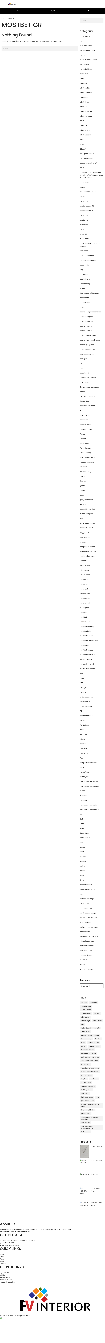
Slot (81, 819)
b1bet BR (83, 234)
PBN (81, 711)
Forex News (84, 443)
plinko (82, 739)
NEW (82, 673)
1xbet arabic (85, 88)
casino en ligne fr (87, 316)
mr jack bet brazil (87, 664)
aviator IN (84, 215)
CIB (81, 368)
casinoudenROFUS (87, 354)
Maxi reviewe (85, 565)
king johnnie (84, 532)
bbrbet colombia (87, 255)
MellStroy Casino (86, 1090)
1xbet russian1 (85, 135)
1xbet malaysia (86, 111)
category (83, 359)
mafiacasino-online (87, 556)
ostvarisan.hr (85, 701)
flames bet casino (87, 1050)
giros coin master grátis (89, 1061)
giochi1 (82, 490)
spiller (82, 870)
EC (81, 410)
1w (81, 41)
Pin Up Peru (84, 725)
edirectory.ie (85, 415)
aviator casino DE (87, 206)
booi (82, 1024)
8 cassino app (86, 1006)
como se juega (86, 1039)
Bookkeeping (85, 284)
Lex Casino (94, 1079)
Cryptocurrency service (89, 387)
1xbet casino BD (86, 92)
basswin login (85, 1021)
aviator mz (84, 225)
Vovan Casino (85, 922)
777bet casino (86, 1013)
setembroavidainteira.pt (90, 809)
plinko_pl (84, 753)
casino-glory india (87, 345)
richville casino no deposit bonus (90, 1105)
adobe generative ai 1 (88, 163)
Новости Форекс (86, 955)
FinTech (83, 438)
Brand (82, 288)
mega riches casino (88, 1086)
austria (82, 187)
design (83, 1042)
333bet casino (86, 1010)
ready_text (84, 777)
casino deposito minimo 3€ (90, 1028)
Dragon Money (93, 1042)
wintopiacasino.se (87, 941)
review (82, 791)
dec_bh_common (87, 396)
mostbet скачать (86, 650)
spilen (82, 866)
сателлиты (84, 960)
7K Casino (93, 1002)
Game (82, 476)
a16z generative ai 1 (87, 158)
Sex (81, 814)
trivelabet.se (85, 903)
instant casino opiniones (90, 1072)
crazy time (84, 382)
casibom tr (84, 298)
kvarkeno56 (85, 537)
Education (84, 420)
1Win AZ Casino (86, 46)
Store (82, 880)
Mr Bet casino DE (86, 659)
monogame (84, 608)
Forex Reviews (85, 448)
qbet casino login (87, 1101)
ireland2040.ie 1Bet (87, 509)
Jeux (82, 518)
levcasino (83, 542)
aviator (83, 196)
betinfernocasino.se (88, 260)
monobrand (85, 598)
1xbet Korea (84, 102)
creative (98, 1039)
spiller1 (82, 875)
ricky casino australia (88, 805)
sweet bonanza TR (87, 889)
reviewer (83, 800)
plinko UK (83, 748)
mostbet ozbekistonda (89, 640)
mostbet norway (86, 636)
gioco (82, 495)
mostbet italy (85, 631)
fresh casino (85, 1057)
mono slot (84, 589)
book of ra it (85, 279)
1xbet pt (83, 121)
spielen (83, 861)
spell (82, 852)
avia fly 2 (97, 1013)
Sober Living (84, 833)
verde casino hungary (88, 913)
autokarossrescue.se (88, 192)
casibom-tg (85, 302)
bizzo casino (85, 265)
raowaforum (85, 772)
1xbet (82, 78)
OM (81, 683)
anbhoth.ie (84, 182)
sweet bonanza (86, 885)
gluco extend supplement (90, 1068)
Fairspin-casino (86, 429)
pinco (82, 730)
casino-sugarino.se (87, 349)
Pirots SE (83, 734)
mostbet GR (86, 622)
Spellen (83, 856)
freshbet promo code (88, 1053)
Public (82, 767)
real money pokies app (89, 781)
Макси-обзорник (86, 950)
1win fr (82, 55)
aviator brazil (85, 201)
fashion (83, 1046)
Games (83, 481)
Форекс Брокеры (86, 969)
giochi (82, 485)
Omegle (83, 687)
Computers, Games (88, 377)
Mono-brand (85, 593)
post (97, 1097)
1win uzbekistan (86, 69)
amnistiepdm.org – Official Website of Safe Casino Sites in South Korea (91, 175)
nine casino (85, 1093)
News (82, 678)
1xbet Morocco (86, 116)
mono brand (85, 584)
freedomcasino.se (87, 462)
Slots (82, 824)
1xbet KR (83, 107)
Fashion (83, 434)
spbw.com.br (85, 838)
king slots (84, 1079)
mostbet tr (84, 645)
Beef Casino (97, 1021)
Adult (82, 168)
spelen (82, 847)
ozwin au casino (86, 706)
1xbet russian (85, 130)
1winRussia (84, 74)
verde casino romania (88, 917)
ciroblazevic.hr (86, 373)
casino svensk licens (88, 335)
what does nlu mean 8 (89, 936)
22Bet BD (83, 144)
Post (81, 758)
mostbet (83, 617)
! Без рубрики (85, 36)
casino (82, 307)
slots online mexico (87, 1110)
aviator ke (84, 220)
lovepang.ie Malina (87, 546)
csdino (82, 392)
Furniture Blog (85, 471)
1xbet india (84, 97)
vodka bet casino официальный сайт (87, 1127)
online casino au (86, 697)
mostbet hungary (87, 626)
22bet (82, 139)
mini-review (84, 570)
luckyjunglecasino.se (88, 551)
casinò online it (86, 330)
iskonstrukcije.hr (86, 514)
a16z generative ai (87, 153)
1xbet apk (84, 83)
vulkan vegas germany (89, 927)
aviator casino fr (86, 210)
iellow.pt (83, 504)
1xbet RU (83, 125)
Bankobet (84, 251)
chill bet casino (86, 1035)
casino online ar (86, 326)
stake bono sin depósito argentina (89, 1118)
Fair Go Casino (85, 424)
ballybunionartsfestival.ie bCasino (90, 244)
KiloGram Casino (86, 1075)
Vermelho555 (85, 1123)
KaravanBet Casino (87, 523)
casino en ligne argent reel (90, 312)
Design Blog (84, 401)
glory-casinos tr (86, 500)
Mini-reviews (85, 575)
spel (81, 842)
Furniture (83, 467)
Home (3, 19)
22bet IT (83, 149)
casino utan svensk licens (90, 340)
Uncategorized (86, 908)
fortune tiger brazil (87, 457)
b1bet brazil (84, 239)
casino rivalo (85, 1032)
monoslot (84, 612)
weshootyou (85, 932)
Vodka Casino (85, 1132)
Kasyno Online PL (86, 528)
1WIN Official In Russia (88, 60)
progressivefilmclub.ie (89, 762)
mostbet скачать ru (87, 654)
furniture (95, 1057)
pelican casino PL (87, 716)
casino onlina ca (86, 321)
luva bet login (86, 1082)
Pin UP (82, 720)
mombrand (84, 579)
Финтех (82, 964)
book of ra (84, 274)
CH (81, 363)
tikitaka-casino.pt (87, 899)
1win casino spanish (87, 50)
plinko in (83, 744)
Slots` (82, 828)
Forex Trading (85, 453)
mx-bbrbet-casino (87, 669)
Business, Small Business (89, 293)
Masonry (83, 561)
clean (96, 1035)
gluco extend (85, 1064)
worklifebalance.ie (87, 946)
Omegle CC (84, 692)
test (81, 894)
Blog (81, 269)
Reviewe (83, 795)
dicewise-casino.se (87, 406)
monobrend (85, 603)
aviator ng (84, 229)
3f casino (84, 1002)
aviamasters (85, 1017)
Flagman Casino (94, 1046)
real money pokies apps (89, 786)
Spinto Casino (85, 1114)
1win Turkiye (84, 64)
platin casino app (87, 1097)
